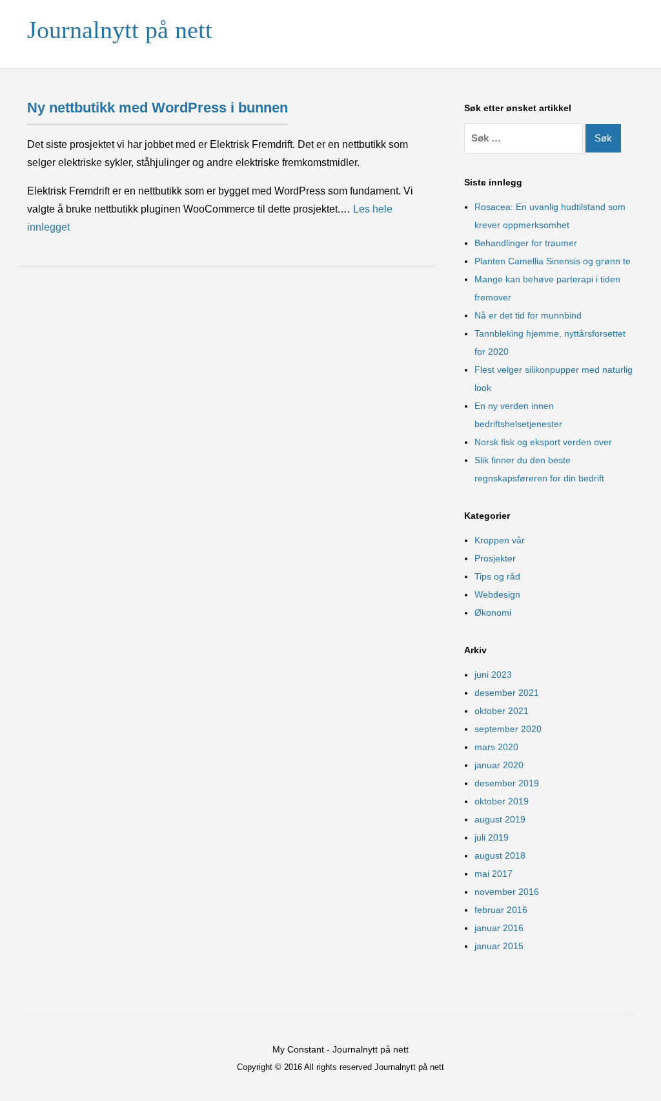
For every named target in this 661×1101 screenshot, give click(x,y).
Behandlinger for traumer (525, 243)
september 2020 (508, 729)
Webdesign (497, 594)
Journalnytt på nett (119, 29)
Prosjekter (495, 558)
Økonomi (492, 612)
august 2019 (499, 819)
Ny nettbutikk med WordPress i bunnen (157, 108)
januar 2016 (499, 928)
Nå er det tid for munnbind (528, 315)
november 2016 (506, 891)
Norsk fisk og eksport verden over (543, 442)
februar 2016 (500, 910)
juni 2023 (493, 674)
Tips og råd (497, 576)
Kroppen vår (499, 540)
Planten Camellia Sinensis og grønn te (552, 261)
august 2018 (499, 855)
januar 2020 (499, 765)
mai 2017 (493, 873)
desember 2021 (506, 692)
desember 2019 (506, 783)
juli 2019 (491, 837)
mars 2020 (496, 747)
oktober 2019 (501, 801)
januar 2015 (499, 946)
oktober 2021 (501, 711)
